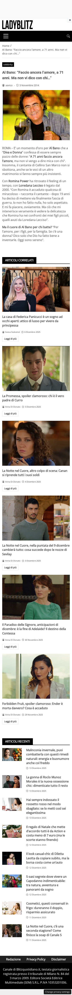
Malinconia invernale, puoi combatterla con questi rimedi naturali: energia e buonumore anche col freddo (47, 756)
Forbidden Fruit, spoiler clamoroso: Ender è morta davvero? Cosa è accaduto (32, 706)
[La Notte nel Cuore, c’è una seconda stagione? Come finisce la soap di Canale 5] (12, 930)
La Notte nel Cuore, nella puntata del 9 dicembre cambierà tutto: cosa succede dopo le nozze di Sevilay (36, 549)
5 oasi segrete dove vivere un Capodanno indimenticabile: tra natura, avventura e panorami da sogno (46, 883)
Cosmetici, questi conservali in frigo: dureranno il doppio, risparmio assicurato (47, 907)
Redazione (13, 959)
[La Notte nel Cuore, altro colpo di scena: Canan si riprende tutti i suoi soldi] (36, 443)
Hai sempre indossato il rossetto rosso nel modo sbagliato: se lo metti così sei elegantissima (46, 806)
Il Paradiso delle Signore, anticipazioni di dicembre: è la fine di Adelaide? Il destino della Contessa (34, 629)
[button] (68, 36)
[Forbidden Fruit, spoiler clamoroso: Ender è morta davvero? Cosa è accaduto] (36, 676)
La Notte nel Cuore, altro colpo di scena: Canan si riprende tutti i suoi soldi (34, 473)
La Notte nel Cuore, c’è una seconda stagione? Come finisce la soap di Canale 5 (45, 930)
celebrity (8, 64)
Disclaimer (58, 959)
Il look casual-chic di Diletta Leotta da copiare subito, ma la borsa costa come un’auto (47, 858)
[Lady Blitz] (17, 24)
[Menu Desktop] (6, 36)
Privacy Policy (36, 959)
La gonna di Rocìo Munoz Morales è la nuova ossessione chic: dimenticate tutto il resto (47, 781)
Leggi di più (10, 338)
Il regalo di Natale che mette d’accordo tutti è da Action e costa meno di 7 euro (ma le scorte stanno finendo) (45, 833)
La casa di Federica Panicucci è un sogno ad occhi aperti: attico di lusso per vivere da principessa (32, 321)
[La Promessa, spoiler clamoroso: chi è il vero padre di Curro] (36, 368)
